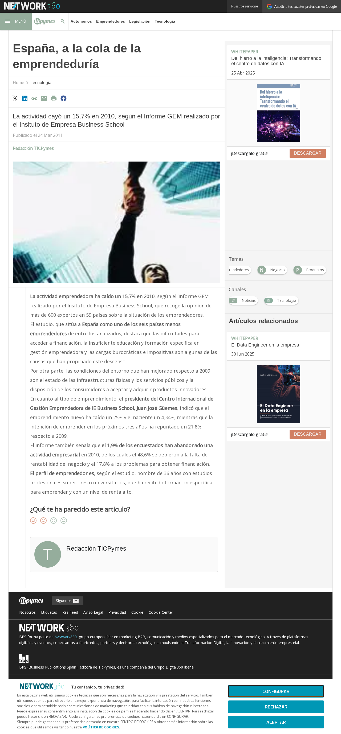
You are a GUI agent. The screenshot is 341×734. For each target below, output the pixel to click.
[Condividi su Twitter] (15, 98)
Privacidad (117, 612)
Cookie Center (161, 612)
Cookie (137, 612)
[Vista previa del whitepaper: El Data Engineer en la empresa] (278, 394)
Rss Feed (70, 612)
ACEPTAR (276, 722)
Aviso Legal (93, 612)
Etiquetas (49, 612)
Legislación (140, 21)
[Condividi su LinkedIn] (24, 98)
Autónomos (81, 21)
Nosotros (27, 612)
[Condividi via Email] (44, 98)
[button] (16, 21)
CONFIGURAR (276, 691)
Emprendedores (110, 21)
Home (18, 82)
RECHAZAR (276, 706)
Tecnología (165, 21)
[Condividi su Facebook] (63, 98)
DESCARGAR (308, 153)
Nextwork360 (66, 637)
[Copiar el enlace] (34, 98)
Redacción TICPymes (33, 148)
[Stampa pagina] (54, 98)
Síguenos (64, 600)
